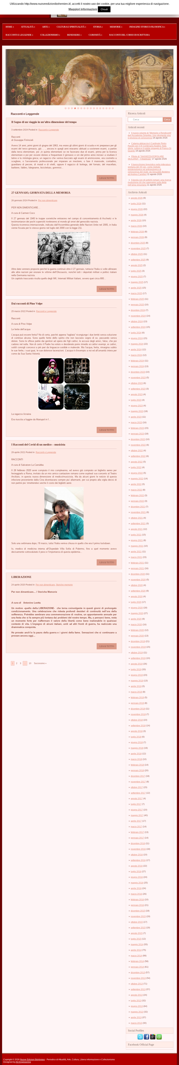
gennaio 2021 (137, 568)
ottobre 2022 (137, 450)
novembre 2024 (138, 316)
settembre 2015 (138, 927)
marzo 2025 (136, 293)
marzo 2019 (136, 692)
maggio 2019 (137, 680)
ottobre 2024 (137, 321)
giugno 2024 (137, 338)
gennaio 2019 (137, 703)
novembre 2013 (138, 978)
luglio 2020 (136, 602)
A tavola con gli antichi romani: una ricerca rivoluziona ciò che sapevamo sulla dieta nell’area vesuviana (149, 182)
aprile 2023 (136, 417)
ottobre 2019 (137, 652)
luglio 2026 (136, 203)
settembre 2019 (138, 658)
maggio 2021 (137, 546)
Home (10, 26)
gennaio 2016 (137, 905)
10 (94, 108)
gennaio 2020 (137, 636)
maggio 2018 (137, 748)
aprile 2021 (136, 551)
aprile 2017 (136, 821)
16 (113, 108)
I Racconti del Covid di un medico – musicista (38, 444)
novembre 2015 (138, 916)
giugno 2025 (137, 276)
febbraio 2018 (137, 765)
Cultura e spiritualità (71, 26)
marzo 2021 (136, 557)
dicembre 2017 (138, 776)
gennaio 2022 (137, 501)
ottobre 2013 (137, 984)
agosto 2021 (137, 529)
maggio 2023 (137, 411)
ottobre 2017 (137, 787)
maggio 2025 (137, 282)
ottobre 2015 (137, 922)
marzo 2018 (136, 759)
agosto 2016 (137, 866)
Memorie (116, 26)
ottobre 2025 (137, 254)
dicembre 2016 (138, 843)
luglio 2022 (136, 467)
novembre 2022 (138, 445)
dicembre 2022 (138, 439)
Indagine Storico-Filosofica (147, 26)
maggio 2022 (137, 478)
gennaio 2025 (137, 304)
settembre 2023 (138, 389)
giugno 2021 (137, 540)
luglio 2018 (136, 737)
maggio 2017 (137, 815)
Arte (46, 26)
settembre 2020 (138, 591)
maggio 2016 (137, 883)
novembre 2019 (138, 647)
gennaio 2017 (137, 838)
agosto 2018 (137, 731)
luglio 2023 (136, 400)
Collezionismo (50, 35)
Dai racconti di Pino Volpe (26, 303)
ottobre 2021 (137, 518)
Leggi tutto (106, 178)
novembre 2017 (138, 782)
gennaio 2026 (137, 237)
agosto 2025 (137, 265)
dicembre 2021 (138, 506)
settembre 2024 (138, 327)
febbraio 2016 (137, 899)
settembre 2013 (138, 989)
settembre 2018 (138, 725)
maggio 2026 (137, 215)
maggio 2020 (137, 613)
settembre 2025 (138, 260)
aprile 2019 (136, 686)
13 (103, 108)
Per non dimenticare (47, 200)
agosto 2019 (137, 664)
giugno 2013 (137, 1006)
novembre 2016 (138, 849)
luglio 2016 (136, 871)
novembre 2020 (138, 579)
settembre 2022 (138, 456)
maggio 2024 (137, 344)
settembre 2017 (138, 793)
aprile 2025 (136, 288)
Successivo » (40, 663)
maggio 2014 (137, 944)
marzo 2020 (136, 624)
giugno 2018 (137, 742)
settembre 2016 (138, 860)
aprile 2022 (136, 484)
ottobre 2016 (137, 854)
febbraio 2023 (137, 428)
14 (106, 108)
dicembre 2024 (138, 310)
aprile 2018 (136, 753)
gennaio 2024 (137, 366)
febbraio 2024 (137, 361)
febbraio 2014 (137, 961)
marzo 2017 (136, 826)
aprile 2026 (136, 220)
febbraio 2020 (137, 630)
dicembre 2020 (138, 574)
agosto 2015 (137, 933)
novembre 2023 (138, 377)
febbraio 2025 (137, 299)
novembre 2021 (138, 512)
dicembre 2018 (138, 709)
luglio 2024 (136, 332)
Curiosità (95, 35)
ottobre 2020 (137, 585)
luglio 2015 (136, 939)
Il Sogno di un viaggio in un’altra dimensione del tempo (44, 121)
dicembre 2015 (138, 911)
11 (97, 108)
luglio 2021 (136, 535)
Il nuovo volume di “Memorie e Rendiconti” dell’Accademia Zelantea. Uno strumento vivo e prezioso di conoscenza (149, 135)
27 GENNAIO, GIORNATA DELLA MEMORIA (40, 192)
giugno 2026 (137, 209)
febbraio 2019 (137, 697)
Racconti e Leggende (19, 35)
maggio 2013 (137, 1012)
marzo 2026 (136, 226)
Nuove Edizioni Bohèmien (32, 1059)
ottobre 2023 (137, 383)
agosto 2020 (137, 596)
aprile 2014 (136, 950)
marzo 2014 (136, 956)
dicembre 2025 (138, 243)
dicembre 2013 (138, 972)
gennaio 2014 (137, 967)
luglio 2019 (136, 669)
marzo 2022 (136, 490)
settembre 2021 (138, 523)
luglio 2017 (136, 804)
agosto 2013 (137, 995)
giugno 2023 (137, 405)
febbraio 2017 (137, 832)
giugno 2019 (137, 675)
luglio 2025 (136, 271)
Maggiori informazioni (83, 9)
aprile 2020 (136, 619)
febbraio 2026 (137, 231)
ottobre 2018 (137, 720)
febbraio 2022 (137, 495)
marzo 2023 (136, 422)
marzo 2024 (136, 355)
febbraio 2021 (137, 563)
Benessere (74, 35)
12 (100, 108)
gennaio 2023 (137, 434)
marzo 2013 (136, 1023)
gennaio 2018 (137, 770)
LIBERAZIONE (21, 576)
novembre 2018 (138, 714)
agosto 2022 (137, 462)
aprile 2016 (136, 888)
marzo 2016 (136, 894)
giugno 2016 (137, 877)
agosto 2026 (137, 198)
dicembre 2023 (138, 372)
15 (109, 108)
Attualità (28, 26)
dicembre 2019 (138, 641)
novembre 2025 (138, 248)
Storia (98, 26)
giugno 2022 (137, 473)
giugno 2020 (137, 608)
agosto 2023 (137, 394)
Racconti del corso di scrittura (129, 35)
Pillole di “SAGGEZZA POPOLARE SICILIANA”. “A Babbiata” (146, 157)
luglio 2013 (136, 1000)
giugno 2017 (137, 810)
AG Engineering (23, 1062)
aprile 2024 (136, 349)
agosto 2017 (137, 798)
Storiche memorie (64, 585)
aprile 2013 (136, 1017)
